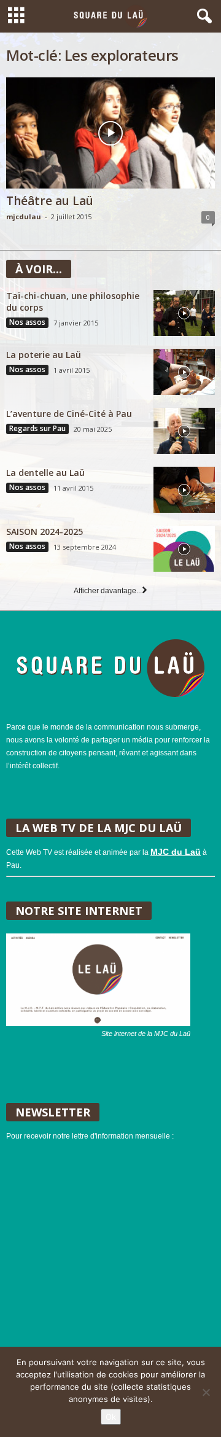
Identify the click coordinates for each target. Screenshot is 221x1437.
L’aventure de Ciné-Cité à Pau (69, 413)
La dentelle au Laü (45, 472)
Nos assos (27, 322)
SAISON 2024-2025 (44, 531)
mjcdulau (23, 216)
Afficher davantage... (108, 590)
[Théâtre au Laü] (110, 133)
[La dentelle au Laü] (184, 490)
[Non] (206, 1392)
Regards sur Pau (37, 429)
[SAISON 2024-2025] (184, 549)
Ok (111, 1417)
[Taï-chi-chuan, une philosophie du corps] (184, 313)
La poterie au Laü (43, 354)
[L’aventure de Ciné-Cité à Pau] (184, 431)
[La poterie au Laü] (184, 372)
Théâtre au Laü (49, 201)
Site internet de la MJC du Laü (145, 1033)
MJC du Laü (175, 852)
